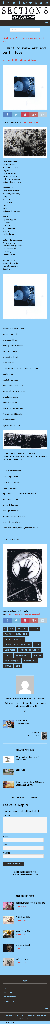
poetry (37, 655)
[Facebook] (3, 3)
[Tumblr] (19, 3)
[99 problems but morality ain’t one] (8, 759)
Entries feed (8, 992)
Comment (7, 815)
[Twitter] (14, 3)
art (11, 629)
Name (5, 836)
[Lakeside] (8, 772)
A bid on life (23, 917)
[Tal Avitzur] (8, 962)
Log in (5, 988)
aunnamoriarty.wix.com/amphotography (23, 614)
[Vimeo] (41, 3)
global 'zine (21, 634)
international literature (17, 644)
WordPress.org (9, 1001)
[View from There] (8, 934)
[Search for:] (25, 29)
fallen (34, 629)
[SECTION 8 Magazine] (25, 18)
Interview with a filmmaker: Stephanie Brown (31, 783)
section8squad (12, 660)
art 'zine (22, 629)
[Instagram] (8, 3)
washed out (30, 660)
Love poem (10, 650)
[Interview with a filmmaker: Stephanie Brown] (8, 784)
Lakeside (20, 769)
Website (6, 852)
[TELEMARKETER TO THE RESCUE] (8, 906)
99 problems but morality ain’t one (29, 758)
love (37, 644)
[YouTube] (35, 3)
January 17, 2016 (12, 60)
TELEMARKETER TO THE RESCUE (30, 903)
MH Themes (26, 1018)
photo (8, 655)
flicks (8, 634)
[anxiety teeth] (8, 948)
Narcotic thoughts (29, 650)
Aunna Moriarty (31, 122)
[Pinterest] (30, 3)
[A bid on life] (8, 920)
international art (14, 639)
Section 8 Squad (29, 60)
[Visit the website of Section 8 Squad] (25, 711)
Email (5, 844)
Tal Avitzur (22, 959)
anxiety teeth (23, 945)
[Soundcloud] (46, 3)
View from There (24, 931)
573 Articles (39, 698)
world (8, 666)
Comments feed (9, 996)
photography (22, 655)
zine (18, 666)
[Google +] (25, 3)
